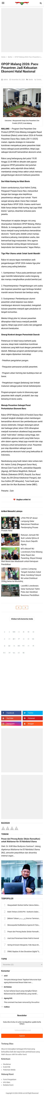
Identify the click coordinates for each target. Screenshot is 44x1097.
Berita (31, 79)
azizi (6, 976)
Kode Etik (6, 1067)
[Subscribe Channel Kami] (11, 718)
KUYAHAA (8, 987)
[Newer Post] (18, 607)
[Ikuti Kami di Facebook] (11, 713)
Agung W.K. (8, 998)
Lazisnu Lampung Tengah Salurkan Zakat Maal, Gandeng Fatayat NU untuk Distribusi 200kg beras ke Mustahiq (21, 575)
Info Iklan (6, 1082)
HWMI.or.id (22, 1093)
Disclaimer (7, 1064)
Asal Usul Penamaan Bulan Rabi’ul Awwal (23, 938)
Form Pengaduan (9, 1079)
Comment (40, 79)
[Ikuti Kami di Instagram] (11, 724)
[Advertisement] (22, 30)
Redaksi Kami (8, 1085)
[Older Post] (25, 607)
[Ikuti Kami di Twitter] (33, 713)
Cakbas (7, 1007)
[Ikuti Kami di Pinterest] (33, 718)
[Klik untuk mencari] (41, 3)
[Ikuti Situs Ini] (33, 724)
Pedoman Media (9, 1070)
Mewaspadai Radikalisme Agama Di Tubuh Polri (25, 925)
